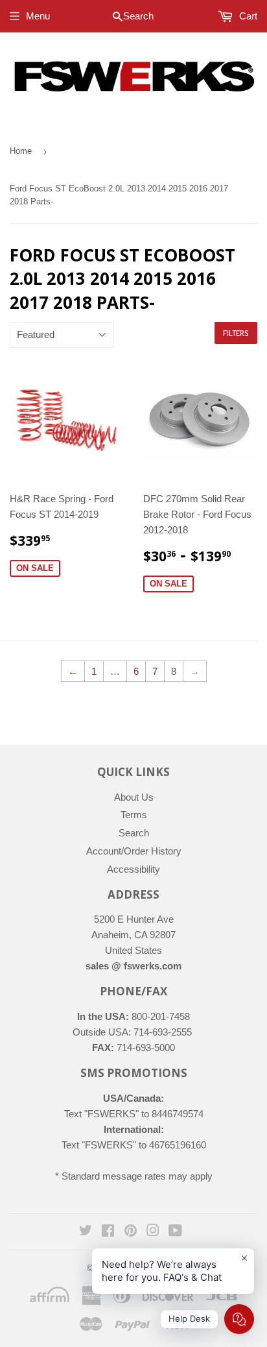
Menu (38, 15)
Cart (247, 15)
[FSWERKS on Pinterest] (130, 1231)
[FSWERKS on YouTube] (175, 1231)
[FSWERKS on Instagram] (152, 1231)
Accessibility (133, 869)
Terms (134, 814)
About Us (134, 797)
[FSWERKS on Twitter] (85, 1231)
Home (21, 151)
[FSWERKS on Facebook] (108, 1231)
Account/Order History (133, 850)
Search (134, 832)
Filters (236, 333)
